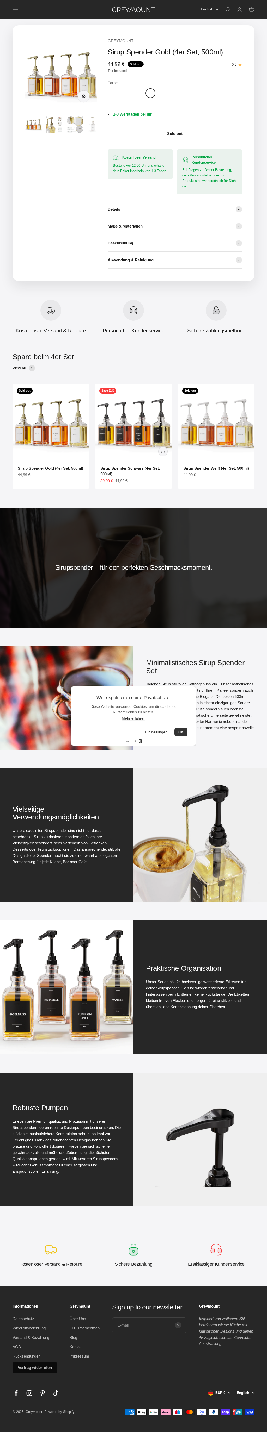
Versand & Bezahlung (31, 1337)
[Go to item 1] (33, 125)
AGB (17, 1347)
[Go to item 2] (54, 125)
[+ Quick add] (163, 451)
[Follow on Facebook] (16, 1393)
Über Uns (78, 1318)
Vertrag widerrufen (35, 1367)
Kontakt (76, 1347)
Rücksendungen (26, 1356)
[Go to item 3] (75, 125)
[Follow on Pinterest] (42, 1393)
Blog (73, 1337)
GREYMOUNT (121, 41)
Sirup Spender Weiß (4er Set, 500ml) (216, 468)
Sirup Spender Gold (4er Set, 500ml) (50, 468)
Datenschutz (23, 1318)
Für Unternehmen (85, 1328)
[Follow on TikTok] (55, 1393)
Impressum (79, 1356)
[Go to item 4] (96, 125)
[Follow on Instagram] (29, 1393)
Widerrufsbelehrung (29, 1328)
